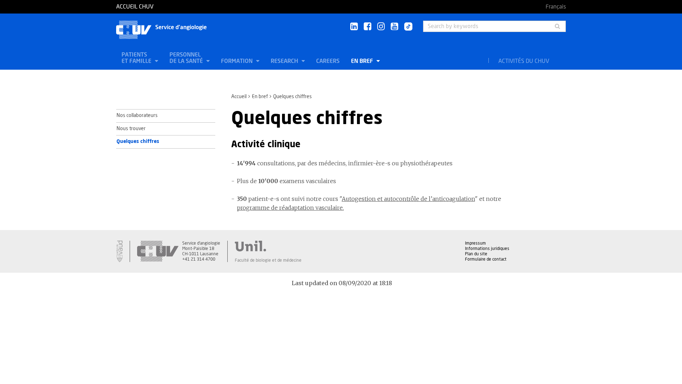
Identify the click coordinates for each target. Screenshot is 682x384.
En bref (362, 61)
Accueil (239, 96)
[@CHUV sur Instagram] (381, 26)
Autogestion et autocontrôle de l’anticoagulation (408, 198)
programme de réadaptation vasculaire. (290, 207)
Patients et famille (137, 58)
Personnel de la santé (186, 58)
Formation (237, 61)
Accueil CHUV (134, 7)
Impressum (475, 243)
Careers (328, 61)
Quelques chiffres (138, 141)
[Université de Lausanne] (268, 246)
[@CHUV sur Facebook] (367, 26)
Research (285, 61)
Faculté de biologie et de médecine (268, 260)
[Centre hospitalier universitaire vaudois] (157, 251)
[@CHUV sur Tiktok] (406, 27)
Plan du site (476, 254)
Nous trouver (131, 128)
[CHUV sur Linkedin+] (354, 26)
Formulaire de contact (486, 259)
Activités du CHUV (523, 61)
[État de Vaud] (119, 251)
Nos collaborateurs (137, 115)
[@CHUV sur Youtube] (394, 26)
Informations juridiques (487, 248)
